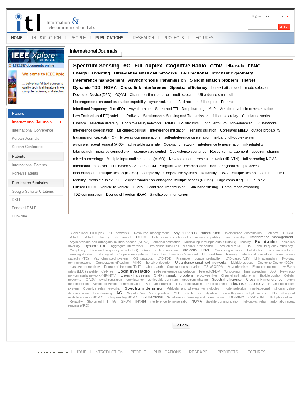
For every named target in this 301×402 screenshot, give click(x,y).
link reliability (253, 144)
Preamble (229, 102)
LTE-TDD (164, 258)
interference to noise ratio (218, 144)
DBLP (17, 199)
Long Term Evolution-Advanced (228, 123)
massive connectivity (112, 151)
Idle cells (235, 66)
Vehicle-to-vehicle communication (246, 109)
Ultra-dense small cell (215, 95)
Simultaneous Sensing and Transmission (176, 116)
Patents (18, 156)
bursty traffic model (226, 88)
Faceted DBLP (24, 208)
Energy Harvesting (91, 73)
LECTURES (203, 38)
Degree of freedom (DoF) (126, 194)
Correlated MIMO (234, 130)
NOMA (110, 87)
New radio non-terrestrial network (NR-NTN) (204, 159)
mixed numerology (88, 159)
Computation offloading (240, 187)
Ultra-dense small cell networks (145, 73)
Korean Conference (28, 146)
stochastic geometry (232, 73)
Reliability (209, 173)
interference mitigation (168, 130)
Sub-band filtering (204, 187)
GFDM (126, 301)
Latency (79, 123)
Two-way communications (139, 137)
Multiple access (243, 173)
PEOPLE (78, 38)
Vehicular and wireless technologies (193, 288)
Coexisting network (179, 144)
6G (127, 66)
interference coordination (93, 130)
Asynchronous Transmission (157, 80)
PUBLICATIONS (109, 38)
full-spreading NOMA (260, 159)
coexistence (135, 279)
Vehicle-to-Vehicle (114, 187)
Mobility (79, 180)
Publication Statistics (30, 183)
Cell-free (267, 173)
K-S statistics (188, 123)
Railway (132, 116)
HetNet (248, 80)
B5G (224, 173)
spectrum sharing (265, 151)
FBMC (254, 66)
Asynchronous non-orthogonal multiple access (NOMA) (169, 180)
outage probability (265, 130)
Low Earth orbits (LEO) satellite (98, 116)
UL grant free (212, 254)
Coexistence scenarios (188, 151)
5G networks (267, 123)
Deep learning (193, 109)
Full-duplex (256, 180)
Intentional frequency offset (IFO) (99, 109)
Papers (18, 113)
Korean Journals (25, 138)
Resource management (229, 151)
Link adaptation (265, 258)
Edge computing (230, 180)
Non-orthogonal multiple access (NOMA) (105, 173)
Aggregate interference (127, 246)
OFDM (216, 66)
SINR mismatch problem (214, 80)
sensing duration (203, 130)
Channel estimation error (149, 95)
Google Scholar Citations (33, 191)
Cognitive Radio (186, 66)
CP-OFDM (148, 166)
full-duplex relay (225, 116)
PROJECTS (173, 38)
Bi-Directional (194, 73)
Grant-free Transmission (166, 187)
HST (281, 173)
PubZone (19, 216)
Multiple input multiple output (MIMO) (136, 159)
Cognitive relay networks (141, 123)
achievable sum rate (144, 144)
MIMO (170, 123)
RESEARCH (143, 38)
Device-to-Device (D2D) (92, 95)
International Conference (32, 130)
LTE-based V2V (123, 166)
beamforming (102, 293)
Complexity (151, 173)
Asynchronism (140, 109)
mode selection (257, 88)
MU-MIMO (236, 297)
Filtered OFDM (84, 187)
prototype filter (207, 275)
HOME (17, 38)
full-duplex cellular (131, 130)
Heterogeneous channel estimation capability (109, 102)
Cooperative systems (180, 173)
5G (118, 180)
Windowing (232, 271)
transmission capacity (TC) (94, 137)
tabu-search (82, 151)
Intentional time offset (90, 166)
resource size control (149, 151)
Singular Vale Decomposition (183, 166)
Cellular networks (256, 116)
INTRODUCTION (46, 38)
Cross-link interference (143, 87)
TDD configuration (87, 194)
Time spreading (254, 271)
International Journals (32, 122)
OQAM (120, 95)
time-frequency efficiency (275, 246)
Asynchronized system (111, 258)
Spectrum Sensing (96, 66)
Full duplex (148, 66)
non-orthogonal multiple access (235, 166)
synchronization (162, 102)
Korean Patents (25, 173)
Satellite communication (169, 194)
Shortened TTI (166, 109)
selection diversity (104, 123)
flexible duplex (101, 180)
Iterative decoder (158, 262)
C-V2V (138, 187)
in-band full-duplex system (235, 137)
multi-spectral (184, 95)
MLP (212, 109)
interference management (98, 80)
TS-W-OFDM (213, 266)
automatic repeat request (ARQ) (98, 144)
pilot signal (105, 254)
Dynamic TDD (86, 87)
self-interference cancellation (187, 137)
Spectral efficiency (189, 87)
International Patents (29, 165)
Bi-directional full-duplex (197, 102)
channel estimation (166, 242)
